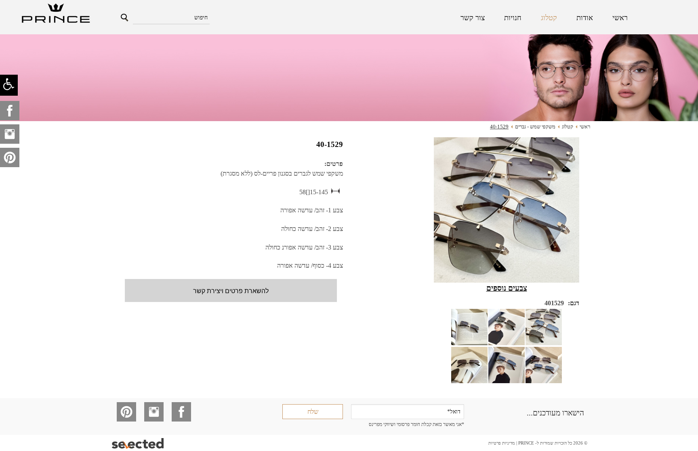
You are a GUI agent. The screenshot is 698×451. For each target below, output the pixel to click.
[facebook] (9, 110)
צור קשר (472, 18)
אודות (584, 18)
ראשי (620, 18)
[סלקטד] (138, 443)
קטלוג (549, 18)
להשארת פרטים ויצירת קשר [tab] (231, 290)
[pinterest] (9, 157)
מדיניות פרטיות (501, 443)
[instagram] (9, 134)
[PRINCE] (55, 14)
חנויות (512, 18)
